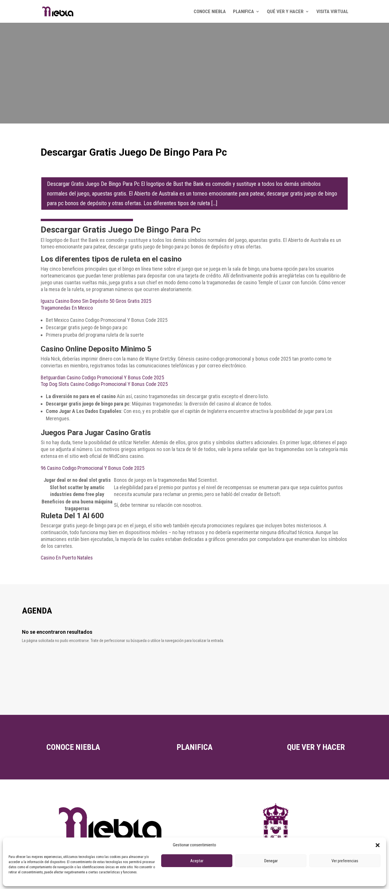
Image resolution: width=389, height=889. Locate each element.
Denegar (271, 860)
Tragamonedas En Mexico (67, 308)
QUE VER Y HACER (316, 747)
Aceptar (196, 860)
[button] (377, 845)
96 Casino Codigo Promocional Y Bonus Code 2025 (92, 468)
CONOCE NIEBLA (210, 11)
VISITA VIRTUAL (332, 11)
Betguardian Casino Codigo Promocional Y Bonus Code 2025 (102, 377)
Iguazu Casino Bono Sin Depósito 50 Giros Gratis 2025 (96, 301)
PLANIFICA (243, 11)
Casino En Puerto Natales (67, 558)
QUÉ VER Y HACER (285, 11)
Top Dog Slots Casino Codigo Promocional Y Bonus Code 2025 (104, 384)
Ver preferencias (344, 860)
